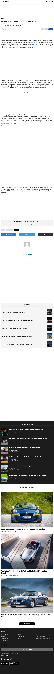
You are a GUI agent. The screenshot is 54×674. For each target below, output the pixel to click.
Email (46, 234)
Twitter (27, 234)
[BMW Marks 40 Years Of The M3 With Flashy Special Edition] (49, 342)
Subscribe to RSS (4, 638)
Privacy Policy (21, 638)
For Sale (8, 230)
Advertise (3, 636)
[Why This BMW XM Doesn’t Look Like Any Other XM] (49, 326)
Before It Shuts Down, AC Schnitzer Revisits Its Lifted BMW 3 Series (27, 475)
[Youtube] (8, 659)
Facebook (9, 234)
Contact (37, 634)
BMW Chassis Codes (22, 634)
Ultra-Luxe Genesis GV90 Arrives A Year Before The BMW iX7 (17, 320)
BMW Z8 (2, 18)
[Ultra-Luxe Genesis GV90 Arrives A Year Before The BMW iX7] (49, 318)
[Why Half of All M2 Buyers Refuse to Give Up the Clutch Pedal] (4, 429)
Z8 (12, 230)
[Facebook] (2, 659)
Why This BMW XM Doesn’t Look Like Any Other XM (15, 328)
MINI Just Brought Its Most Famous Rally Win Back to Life (24, 447)
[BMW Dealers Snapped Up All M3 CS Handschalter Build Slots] (4, 456)
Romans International (33, 46)
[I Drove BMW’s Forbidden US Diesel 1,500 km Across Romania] (49, 334)
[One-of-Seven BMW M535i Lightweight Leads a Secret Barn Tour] (4, 466)
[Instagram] (11, 659)
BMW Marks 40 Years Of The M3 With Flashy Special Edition (17, 344)
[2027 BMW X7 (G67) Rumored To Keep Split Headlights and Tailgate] (4, 438)
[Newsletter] (46, 1)
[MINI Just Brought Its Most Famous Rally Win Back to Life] (4, 447)
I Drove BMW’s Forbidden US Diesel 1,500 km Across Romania (17, 336)
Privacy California (4, 640)
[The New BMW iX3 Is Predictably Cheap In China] (49, 310)
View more (26, 623)
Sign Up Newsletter (40, 636)
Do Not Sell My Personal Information (44, 638)
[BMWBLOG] (27, 655)
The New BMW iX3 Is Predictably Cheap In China (14, 312)
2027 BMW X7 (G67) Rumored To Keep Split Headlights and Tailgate (28, 438)
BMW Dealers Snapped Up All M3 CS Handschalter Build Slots (26, 456)
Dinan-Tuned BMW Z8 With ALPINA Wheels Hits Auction (23, 529)
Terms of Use (21, 636)
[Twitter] (5, 659)
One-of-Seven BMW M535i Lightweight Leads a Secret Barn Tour (27, 466)
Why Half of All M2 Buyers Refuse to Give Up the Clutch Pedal (26, 429)
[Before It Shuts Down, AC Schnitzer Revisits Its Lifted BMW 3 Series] (4, 475)
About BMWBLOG (4, 634)
